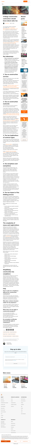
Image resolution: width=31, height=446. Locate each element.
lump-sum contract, (9, 144)
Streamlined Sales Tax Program (4, 402)
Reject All (15, 441)
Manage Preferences (25, 441)
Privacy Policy (3, 439)
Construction (6, 332)
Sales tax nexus (11, 334)
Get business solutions (24, 90)
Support (12, 421)
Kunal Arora (7, 23)
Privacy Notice (14, 360)
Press (1, 413)
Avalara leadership (3, 406)
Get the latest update (24, 112)
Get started (25, 1)
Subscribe (15, 363)
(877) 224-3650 (2, 421)
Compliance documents (13, 404)
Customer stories (3, 404)
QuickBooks (22, 404)
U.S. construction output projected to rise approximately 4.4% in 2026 (10, 28)
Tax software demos (13, 402)
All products (12, 406)
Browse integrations (23, 413)
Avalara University (13, 423)
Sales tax (5, 334)
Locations (2, 415)
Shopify (22, 408)
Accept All (5, 441)
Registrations (13, 332)
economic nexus (8, 236)
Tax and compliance (7, 336)
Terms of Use (3, 438)
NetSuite (22, 402)
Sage (21, 406)
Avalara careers (3, 408)
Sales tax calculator (13, 430)
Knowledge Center (13, 425)
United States (15, 336)
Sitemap (2, 417)
